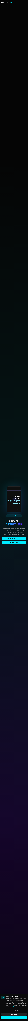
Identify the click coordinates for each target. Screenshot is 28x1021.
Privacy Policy (13, 1006)
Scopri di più (14, 542)
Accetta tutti (14, 1017)
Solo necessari (14, 1014)
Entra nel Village (13, 538)
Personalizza (15, 1010)
